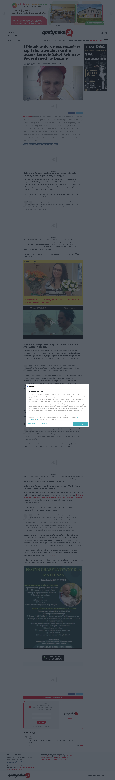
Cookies (38, 419)
